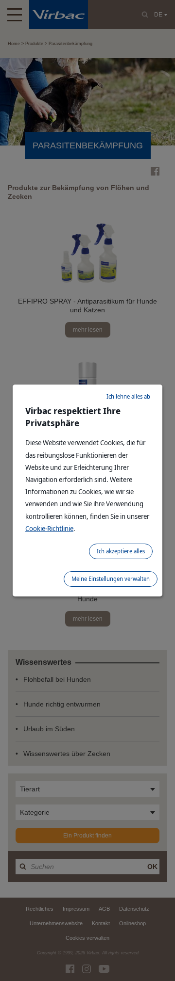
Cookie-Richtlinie (49, 528)
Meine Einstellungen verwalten (110, 579)
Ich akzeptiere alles (121, 551)
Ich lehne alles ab (128, 396)
